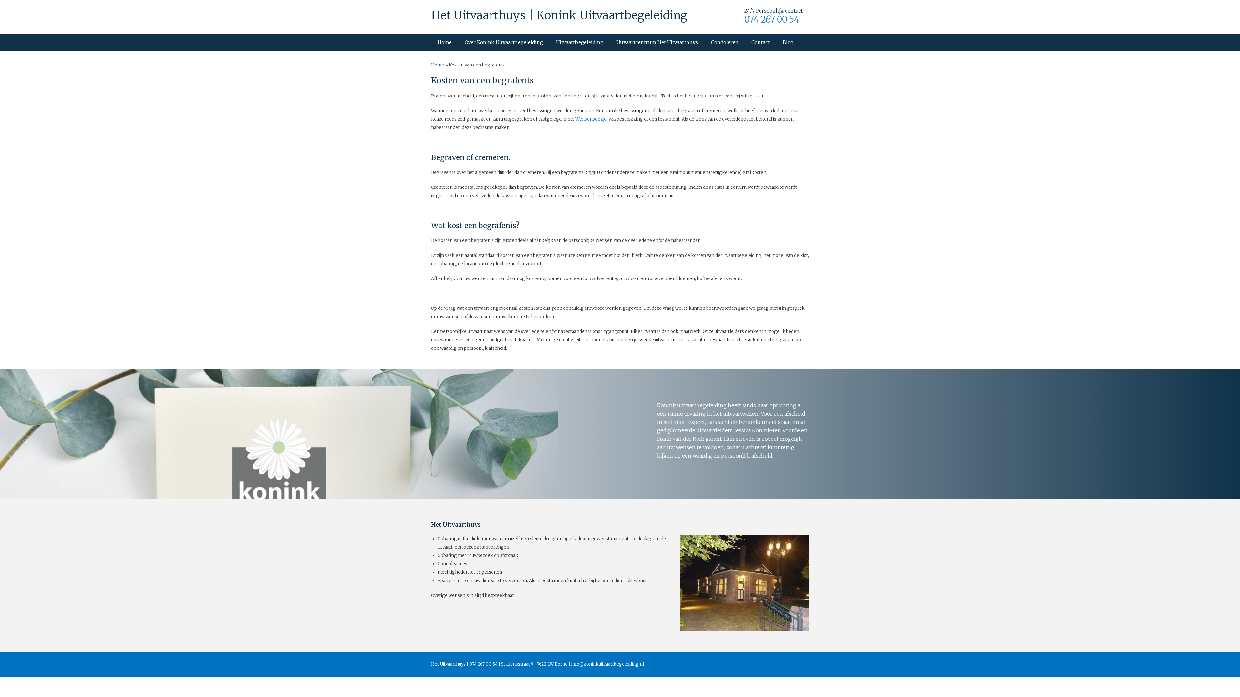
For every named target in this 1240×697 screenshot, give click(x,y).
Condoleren (725, 42)
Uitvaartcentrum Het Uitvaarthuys (657, 42)
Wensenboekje (591, 119)
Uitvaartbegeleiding (580, 42)
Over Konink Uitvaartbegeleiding (504, 42)
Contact (760, 42)
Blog (788, 42)
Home (445, 42)
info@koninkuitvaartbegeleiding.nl (607, 664)
